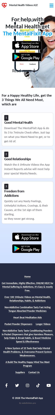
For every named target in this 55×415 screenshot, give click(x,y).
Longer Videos (43, 324)
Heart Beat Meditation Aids (27, 317)
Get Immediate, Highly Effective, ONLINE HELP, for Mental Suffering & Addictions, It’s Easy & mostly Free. (27, 287)
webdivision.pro (29, 403)
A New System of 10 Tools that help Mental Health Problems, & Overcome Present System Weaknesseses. (27, 352)
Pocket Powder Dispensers (18, 324)
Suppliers (20, 372)
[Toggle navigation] (51, 3)
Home (27, 277)
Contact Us (34, 372)
